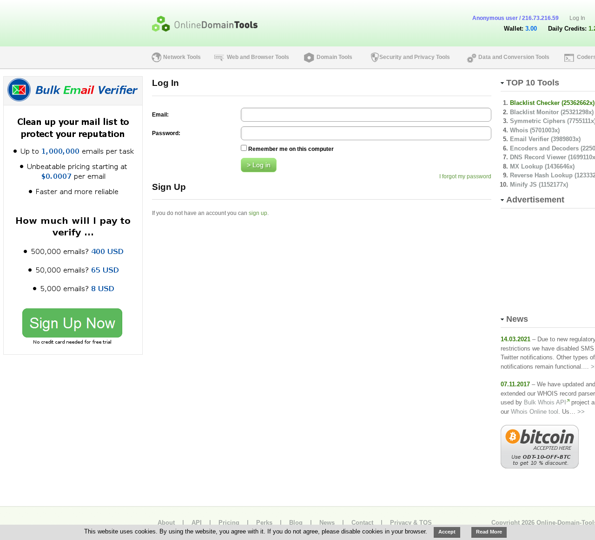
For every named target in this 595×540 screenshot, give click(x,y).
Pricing (228, 522)
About (166, 522)
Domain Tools (334, 57)
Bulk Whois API (545, 402)
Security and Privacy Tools (414, 57)
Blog (296, 522)
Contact (362, 522)
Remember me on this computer (291, 149)
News (327, 522)
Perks (264, 522)
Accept (447, 531)
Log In (577, 18)
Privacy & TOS (411, 522)
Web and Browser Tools (258, 57)
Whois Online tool (534, 411)
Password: (166, 133)
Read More (489, 531)
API (197, 522)
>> (581, 411)
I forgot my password (465, 176)
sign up (258, 213)
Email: (160, 114)
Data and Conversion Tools (513, 57)
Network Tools (182, 57)
